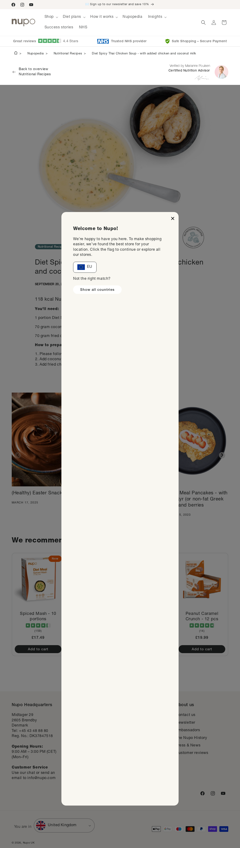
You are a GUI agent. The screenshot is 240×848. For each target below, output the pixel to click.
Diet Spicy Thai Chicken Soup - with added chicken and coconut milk (144, 53)
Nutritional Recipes (68, 53)
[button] (51, 17)
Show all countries (97, 290)
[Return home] (16, 53)
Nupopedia (35, 53)
